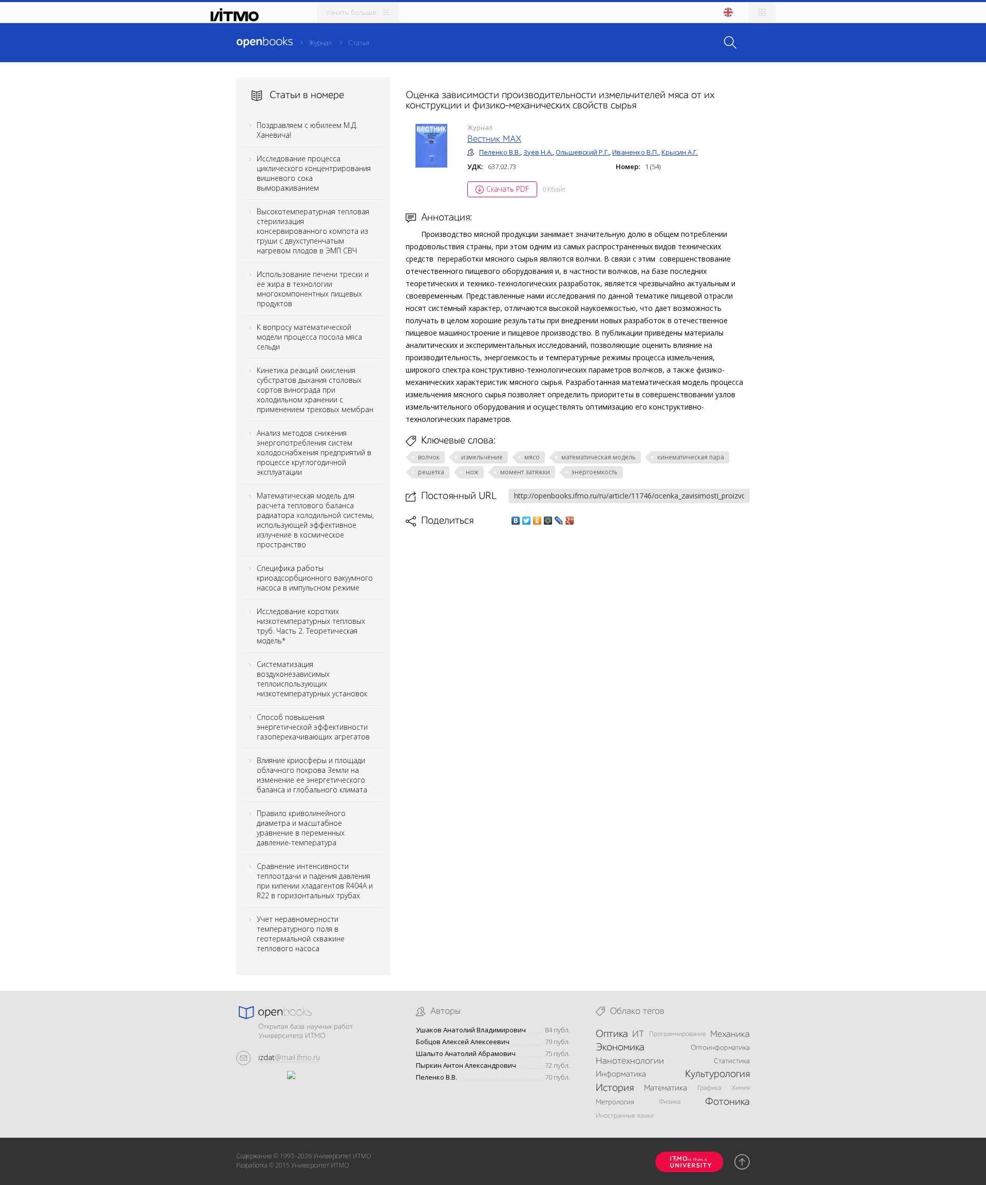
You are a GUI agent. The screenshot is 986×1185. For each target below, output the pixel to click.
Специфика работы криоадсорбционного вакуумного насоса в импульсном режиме (315, 577)
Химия (740, 1088)
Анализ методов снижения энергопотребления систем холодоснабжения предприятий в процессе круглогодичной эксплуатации (314, 452)
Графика (709, 1088)
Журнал (320, 43)
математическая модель (598, 457)
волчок (429, 457)
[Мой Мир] (548, 520)
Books (264, 42)
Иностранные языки (625, 1116)
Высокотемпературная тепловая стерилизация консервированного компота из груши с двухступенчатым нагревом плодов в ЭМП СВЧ (313, 231)
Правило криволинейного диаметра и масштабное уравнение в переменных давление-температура (301, 827)
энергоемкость (595, 472)
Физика (669, 1102)
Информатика (621, 1074)
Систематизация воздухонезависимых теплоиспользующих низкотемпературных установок (312, 678)
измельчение (482, 457)
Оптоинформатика (720, 1047)
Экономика (620, 1048)
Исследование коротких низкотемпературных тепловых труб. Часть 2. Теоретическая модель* (311, 625)
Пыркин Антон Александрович (466, 1065)
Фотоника (727, 1102)
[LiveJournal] (559, 520)
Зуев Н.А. (538, 152)
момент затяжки (525, 472)
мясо (532, 457)
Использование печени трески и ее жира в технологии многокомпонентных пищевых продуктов (313, 288)
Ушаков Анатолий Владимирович (471, 1030)
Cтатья (358, 43)
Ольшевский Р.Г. (582, 152)
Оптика (612, 1034)
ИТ (638, 1034)
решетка (431, 472)
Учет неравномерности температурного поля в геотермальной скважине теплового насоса (301, 933)
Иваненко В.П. (635, 152)
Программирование (677, 1034)
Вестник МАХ (494, 139)
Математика (665, 1088)
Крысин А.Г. (679, 152)
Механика (730, 1034)
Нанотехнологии (630, 1061)
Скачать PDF (507, 189)
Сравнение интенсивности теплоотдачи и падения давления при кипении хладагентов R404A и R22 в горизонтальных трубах (315, 880)
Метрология (615, 1102)
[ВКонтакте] (515, 520)
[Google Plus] (569, 520)
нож (472, 472)
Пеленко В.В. (499, 152)
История (615, 1088)
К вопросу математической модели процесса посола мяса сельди (309, 336)
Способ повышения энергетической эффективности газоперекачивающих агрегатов (313, 727)
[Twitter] (526, 520)
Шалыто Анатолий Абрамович (466, 1053)
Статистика (732, 1061)
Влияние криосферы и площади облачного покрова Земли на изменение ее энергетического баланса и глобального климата (312, 774)
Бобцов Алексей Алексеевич (462, 1042)
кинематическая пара (690, 457)
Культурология (717, 1074)
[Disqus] (578, 671)
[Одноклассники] (537, 520)
